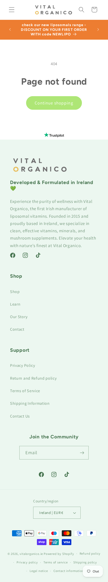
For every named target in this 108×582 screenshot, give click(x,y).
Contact (17, 329)
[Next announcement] (98, 29)
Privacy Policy (22, 365)
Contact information (68, 571)
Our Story (18, 316)
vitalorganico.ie (31, 553)
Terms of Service (25, 390)
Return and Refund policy (33, 378)
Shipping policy (85, 562)
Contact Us (20, 416)
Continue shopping (54, 103)
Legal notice (39, 571)
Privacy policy (27, 562)
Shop (15, 291)
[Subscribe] (82, 452)
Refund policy (90, 553)
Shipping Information (30, 403)
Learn (15, 304)
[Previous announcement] (9, 29)
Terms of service (55, 562)
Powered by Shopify (59, 553)
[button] (11, 9)
